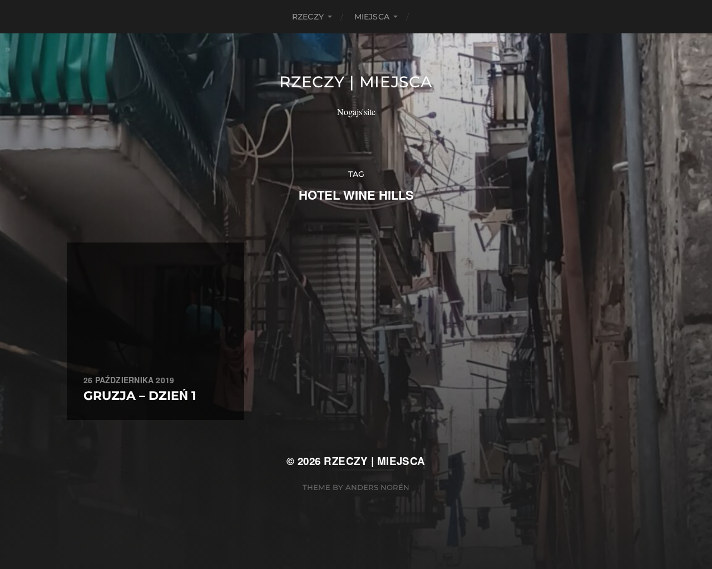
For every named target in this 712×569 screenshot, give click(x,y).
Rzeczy (308, 17)
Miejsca (371, 17)
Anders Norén (377, 487)
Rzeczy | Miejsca (355, 81)
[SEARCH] (425, 17)
